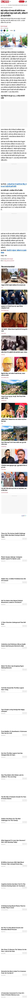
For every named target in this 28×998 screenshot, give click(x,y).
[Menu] (26, 1)
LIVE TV (22, 1)
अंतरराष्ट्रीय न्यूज (3, 400)
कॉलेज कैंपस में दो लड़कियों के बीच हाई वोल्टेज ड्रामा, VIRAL (14, 352)
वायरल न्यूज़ (3, 354)
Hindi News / (3, 5)
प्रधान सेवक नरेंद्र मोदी (4, 492)
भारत (1, 28)
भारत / (7, 5)
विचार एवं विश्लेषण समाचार (5, 310)
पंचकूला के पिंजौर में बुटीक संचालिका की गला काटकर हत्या (13, 285)
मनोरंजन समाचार (3, 333)
